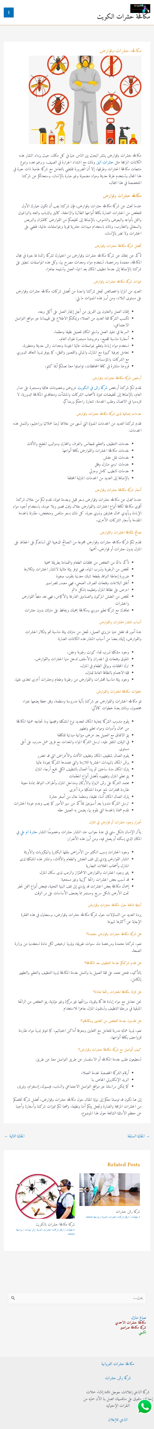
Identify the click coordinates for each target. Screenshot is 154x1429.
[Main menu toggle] (9, 12)
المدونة (104, 1217)
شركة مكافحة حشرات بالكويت (55, 1224)
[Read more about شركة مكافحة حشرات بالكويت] (44, 1196)
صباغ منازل (138, 1318)
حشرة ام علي (29, 832)
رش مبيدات (30, 1230)
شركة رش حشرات (128, 1212)
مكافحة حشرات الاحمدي (130, 1323)
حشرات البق (105, 162)
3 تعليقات (135, 1217)
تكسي (142, 1332)
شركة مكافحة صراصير (133, 1327)
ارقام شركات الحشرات (119, 1217)
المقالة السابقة (139, 1136)
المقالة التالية (14, 1136)
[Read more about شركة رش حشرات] (109, 1189)
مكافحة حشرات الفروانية (117, 1364)
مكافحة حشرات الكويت (123, 17)
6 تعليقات (70, 1230)
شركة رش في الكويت (93, 388)
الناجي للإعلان (118, 1420)
